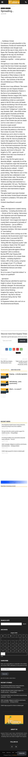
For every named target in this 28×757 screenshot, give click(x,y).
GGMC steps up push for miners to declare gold (13, 451)
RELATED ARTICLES (5, 369)
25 (6, 651)
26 (10, 651)
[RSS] (16, 746)
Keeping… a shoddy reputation (18, 374)
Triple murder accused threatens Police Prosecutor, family (21, 363)
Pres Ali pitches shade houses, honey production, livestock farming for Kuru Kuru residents (13, 425)
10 (3, 645)
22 (21, 648)
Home (3, 752)
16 (25, 645)
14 (18, 645)
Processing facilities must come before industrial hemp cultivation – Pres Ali (13, 438)
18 (6, 648)
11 (6, 645)
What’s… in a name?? (15, 389)
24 (3, 651)
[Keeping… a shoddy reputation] (5, 376)
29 (21, 651)
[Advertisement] (14, 27)
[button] (26, 2)
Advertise (9, 752)
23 (25, 648)
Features (3, 8)
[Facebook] (11, 746)
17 (3, 648)
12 (10, 645)
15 (21, 645)
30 (25, 651)
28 (18, 651)
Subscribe (22, 340)
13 (14, 645)
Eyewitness (8, 8)
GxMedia (15, 755)
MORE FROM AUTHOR (15, 369)
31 (3, 654)
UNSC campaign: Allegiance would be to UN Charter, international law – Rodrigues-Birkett (14, 445)
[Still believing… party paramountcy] (5, 383)
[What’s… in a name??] (5, 391)
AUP (13, 752)
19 (10, 648)
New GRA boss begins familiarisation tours (6, 362)
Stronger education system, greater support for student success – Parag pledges (13, 432)
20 (14, 648)
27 (14, 651)
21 (18, 648)
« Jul (2, 656)
